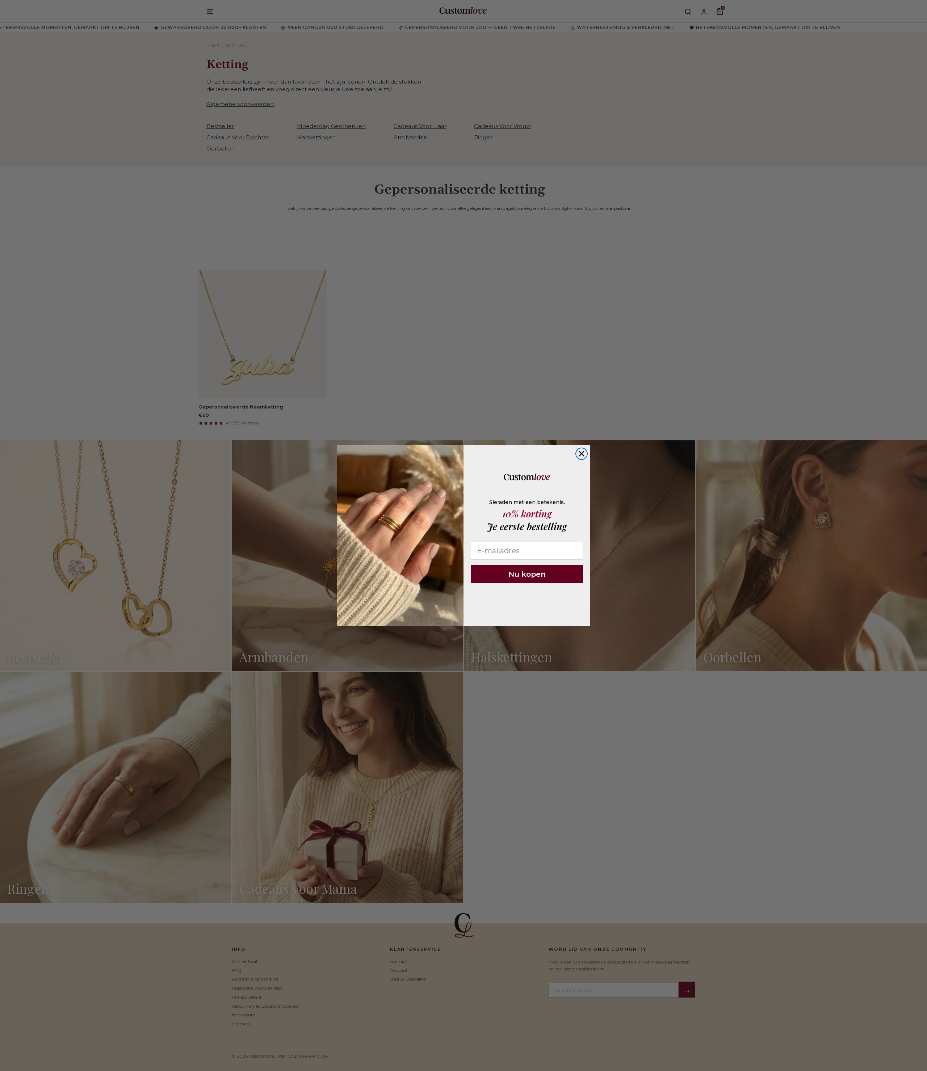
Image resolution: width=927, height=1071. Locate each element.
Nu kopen (527, 574)
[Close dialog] (581, 454)
